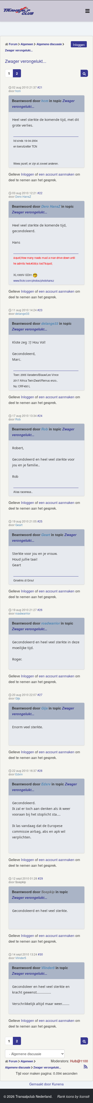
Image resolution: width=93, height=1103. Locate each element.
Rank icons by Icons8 (73, 1096)
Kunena (58, 1084)
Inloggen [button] (79, 44)
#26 (39, 610)
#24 (39, 416)
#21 (39, 87)
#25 (39, 521)
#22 (39, 193)
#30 (40, 954)
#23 (39, 310)
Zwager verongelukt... (29, 212)
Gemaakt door (40, 1084)
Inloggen (27, 174)
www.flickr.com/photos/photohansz (33, 280)
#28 (39, 770)
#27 (39, 695)
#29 (40, 878)
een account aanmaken (56, 174)
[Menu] (87, 10)
